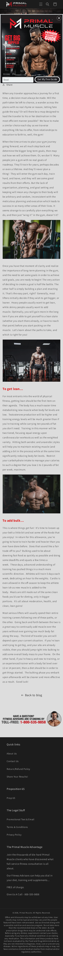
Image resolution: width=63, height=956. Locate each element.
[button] (59, 18)
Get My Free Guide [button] (47, 79)
